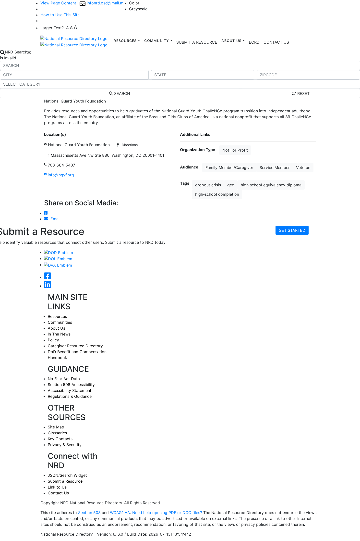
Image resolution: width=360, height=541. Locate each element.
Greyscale (138, 8)
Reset (303, 93)
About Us (56, 328)
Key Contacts (60, 438)
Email (54, 218)
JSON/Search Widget (67, 475)
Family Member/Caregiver (229, 167)
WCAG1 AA (120, 512)
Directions (128, 145)
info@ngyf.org (60, 174)
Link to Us (57, 487)
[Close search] (29, 52)
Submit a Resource (65, 481)
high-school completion (217, 194)
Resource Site (57, 128)
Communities (60, 322)
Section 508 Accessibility (71, 384)
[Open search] (2, 52)
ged (230, 184)
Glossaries (57, 432)
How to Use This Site (60, 14)
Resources (57, 316)
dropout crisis (208, 184)
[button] (254, 42)
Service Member (275, 167)
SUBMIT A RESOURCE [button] (196, 42)
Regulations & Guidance (70, 396)
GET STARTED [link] (292, 230)
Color (134, 2)
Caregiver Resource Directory (75, 345)
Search (121, 93)
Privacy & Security (65, 444)
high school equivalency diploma (271, 184)
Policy (53, 339)
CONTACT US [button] (276, 42)
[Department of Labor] (58, 258)
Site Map (56, 427)
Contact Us (58, 492)
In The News (59, 334)
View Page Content (58, 2)
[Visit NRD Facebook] (47, 277)
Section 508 (89, 512)
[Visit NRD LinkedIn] (47, 285)
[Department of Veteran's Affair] (58, 264)
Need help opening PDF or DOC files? (167, 512)
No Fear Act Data (64, 378)
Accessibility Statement (69, 390)
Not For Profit (235, 150)
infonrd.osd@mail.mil (105, 2)
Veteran (303, 167)
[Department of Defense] (58, 252)
